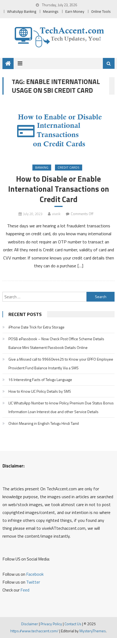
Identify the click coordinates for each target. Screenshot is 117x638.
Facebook (35, 574)
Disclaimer (29, 624)
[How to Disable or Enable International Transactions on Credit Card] (58, 130)
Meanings (51, 11)
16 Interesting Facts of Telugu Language (40, 379)
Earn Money (74, 11)
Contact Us (72, 624)
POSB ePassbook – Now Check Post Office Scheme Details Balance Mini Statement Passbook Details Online (56, 343)
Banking (41, 167)
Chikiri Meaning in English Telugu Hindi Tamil (43, 423)
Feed (24, 590)
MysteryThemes (92, 631)
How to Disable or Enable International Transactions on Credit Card (58, 189)
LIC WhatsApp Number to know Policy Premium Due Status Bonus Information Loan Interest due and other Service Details (61, 407)
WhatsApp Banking (21, 11)
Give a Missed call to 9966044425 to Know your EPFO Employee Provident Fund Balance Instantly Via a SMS (60, 363)
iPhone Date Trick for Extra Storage (36, 327)
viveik (56, 213)
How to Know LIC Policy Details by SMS (39, 391)
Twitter (33, 582)
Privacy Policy (51, 624)
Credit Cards (68, 167)
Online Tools (101, 11)
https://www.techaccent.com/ (34, 631)
